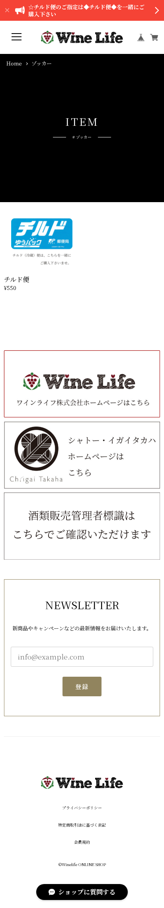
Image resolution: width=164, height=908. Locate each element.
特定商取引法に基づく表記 (82, 825)
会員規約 (82, 842)
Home (14, 63)
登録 (81, 686)
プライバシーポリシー (82, 808)
